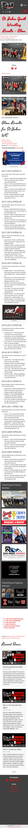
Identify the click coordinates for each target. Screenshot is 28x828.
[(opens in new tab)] (14, 499)
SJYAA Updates (11, 636)
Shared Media (14, 788)
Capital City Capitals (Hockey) (12, 626)
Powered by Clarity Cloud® (14, 827)
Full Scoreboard (6, 140)
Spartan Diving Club (9, 628)
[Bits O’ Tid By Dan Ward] (14, 751)
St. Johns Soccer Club (9, 622)
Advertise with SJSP (14, 791)
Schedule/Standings (7, 142)
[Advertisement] (14, 809)
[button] (3, 12)
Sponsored (18, 148)
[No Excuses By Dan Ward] (14, 668)
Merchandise (14, 786)
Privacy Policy (18, 825)
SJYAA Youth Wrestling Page (9, 143)
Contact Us (14, 790)
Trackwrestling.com (13, 145)
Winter (8, 638)
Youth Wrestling (15, 638)
